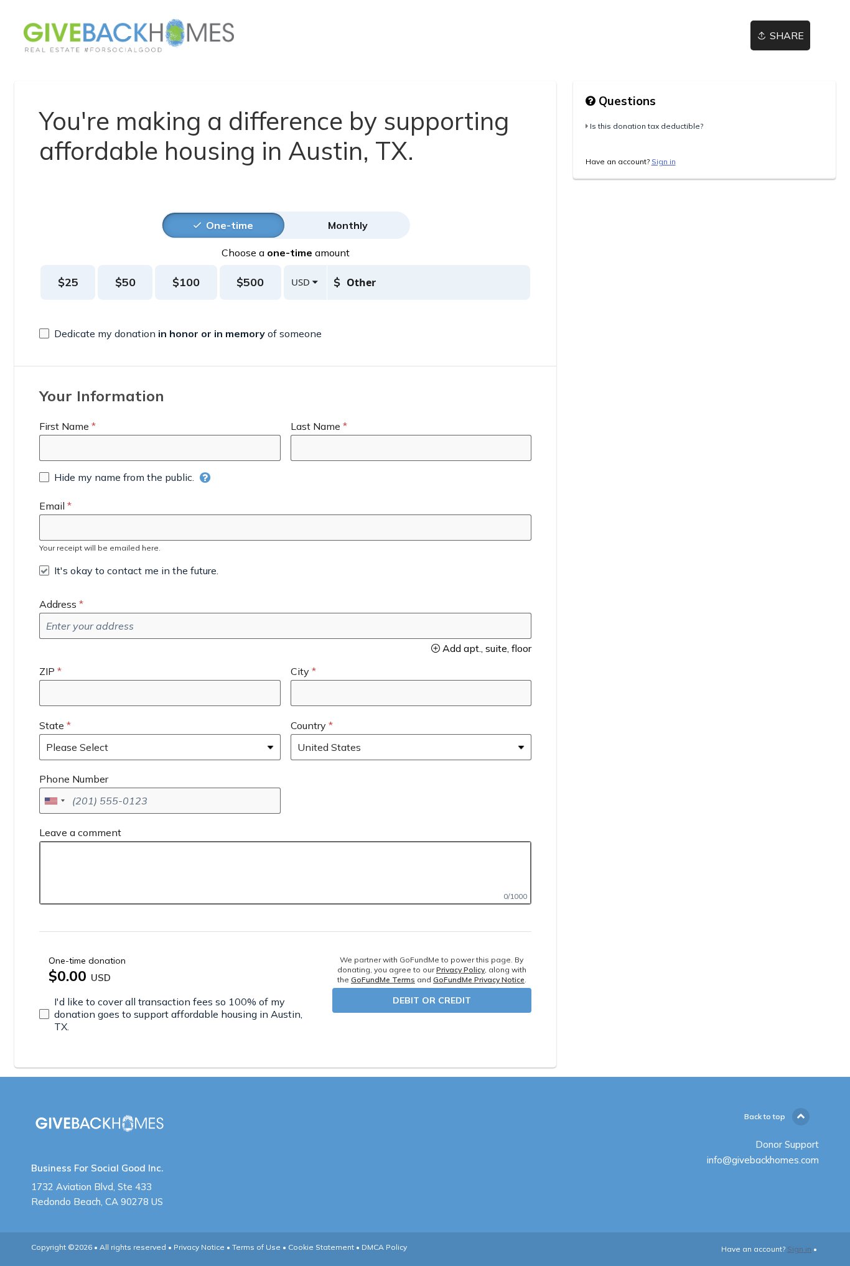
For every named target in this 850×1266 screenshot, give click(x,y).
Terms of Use (256, 1247)
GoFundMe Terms (383, 979)
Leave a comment (80, 832)
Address (58, 604)
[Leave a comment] (285, 873)
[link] (129, 36)
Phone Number (73, 779)
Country (308, 725)
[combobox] (54, 800)
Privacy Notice (199, 1247)
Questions (625, 100)
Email (52, 506)
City (300, 671)
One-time (229, 225)
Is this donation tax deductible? (646, 126)
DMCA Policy (384, 1247)
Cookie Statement (321, 1247)
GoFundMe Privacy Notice (479, 979)
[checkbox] (180, 333)
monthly (348, 225)
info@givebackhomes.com (763, 1160)
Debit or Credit (432, 1000)
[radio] (229, 225)
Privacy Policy (460, 969)
